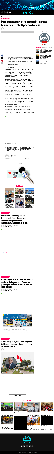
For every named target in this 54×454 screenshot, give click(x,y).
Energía (22, 16)
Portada (9, 16)
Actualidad (14, 143)
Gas (13, 16)
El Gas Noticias (8, 29)
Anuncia (44, 16)
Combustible (18, 16)
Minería (32, 16)
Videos (40, 16)
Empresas (36, 16)
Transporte (27, 16)
